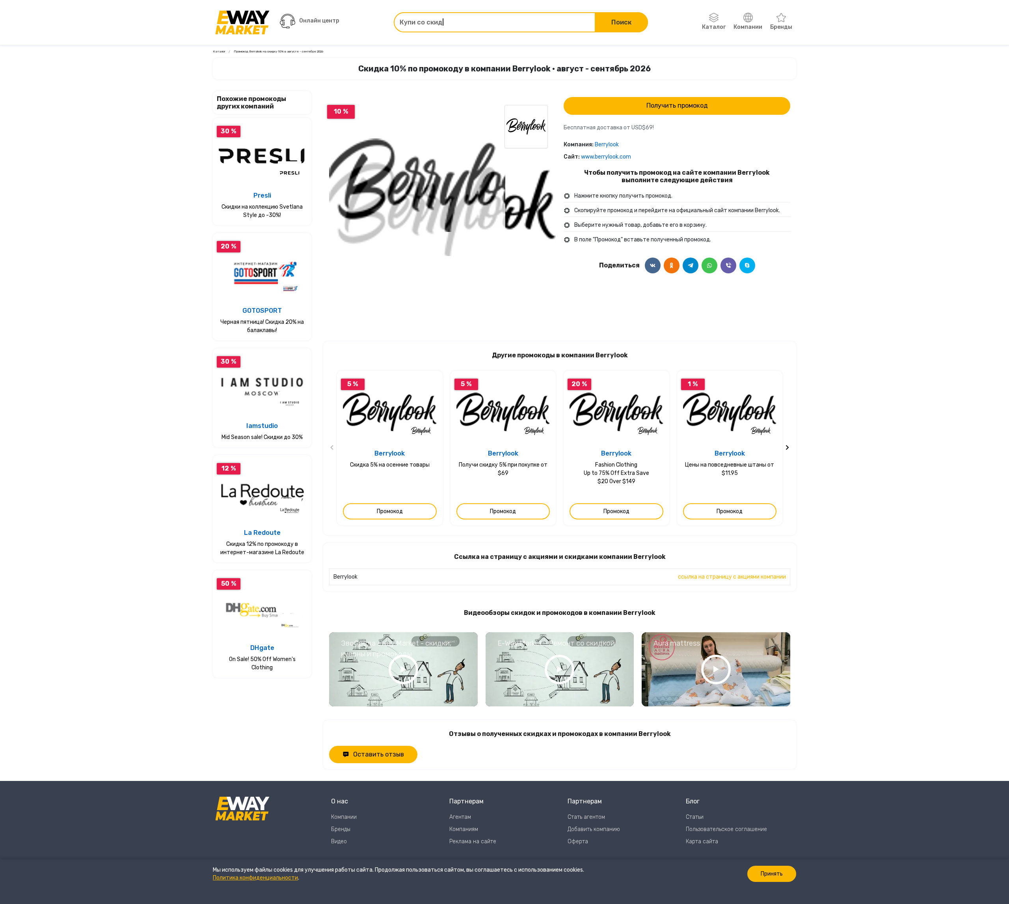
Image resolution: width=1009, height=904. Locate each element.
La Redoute (262, 532)
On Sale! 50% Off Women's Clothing (262, 663)
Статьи (695, 817)
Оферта (578, 841)
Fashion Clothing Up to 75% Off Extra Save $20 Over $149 (616, 473)
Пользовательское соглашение (726, 829)
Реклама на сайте (472, 841)
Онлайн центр (319, 20)
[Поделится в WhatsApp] (709, 265)
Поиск (621, 22)
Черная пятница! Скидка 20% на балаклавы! (262, 326)
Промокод (390, 511)
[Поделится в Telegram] (690, 265)
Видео (339, 841)
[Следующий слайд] (787, 448)
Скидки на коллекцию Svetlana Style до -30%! (262, 211)
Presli (262, 195)
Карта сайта (702, 841)
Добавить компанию (594, 829)
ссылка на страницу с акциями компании (732, 576)
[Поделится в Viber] (728, 265)
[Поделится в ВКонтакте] (653, 265)
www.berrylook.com (606, 156)
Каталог (714, 27)
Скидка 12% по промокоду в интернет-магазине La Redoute (262, 548)
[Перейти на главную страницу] (242, 22)
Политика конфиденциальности (255, 877)
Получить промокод (677, 105)
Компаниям (463, 829)
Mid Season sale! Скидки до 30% (262, 437)
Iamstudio (262, 426)
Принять (772, 873)
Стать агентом (586, 817)
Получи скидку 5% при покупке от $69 (503, 468)
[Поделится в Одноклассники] (671, 265)
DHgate (262, 648)
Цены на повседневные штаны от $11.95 (729, 468)
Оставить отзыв (378, 754)
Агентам (460, 817)
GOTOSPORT (262, 310)
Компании (747, 27)
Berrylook (607, 144)
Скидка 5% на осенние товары (390, 464)
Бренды (781, 27)
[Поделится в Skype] (747, 265)
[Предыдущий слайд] (332, 448)
